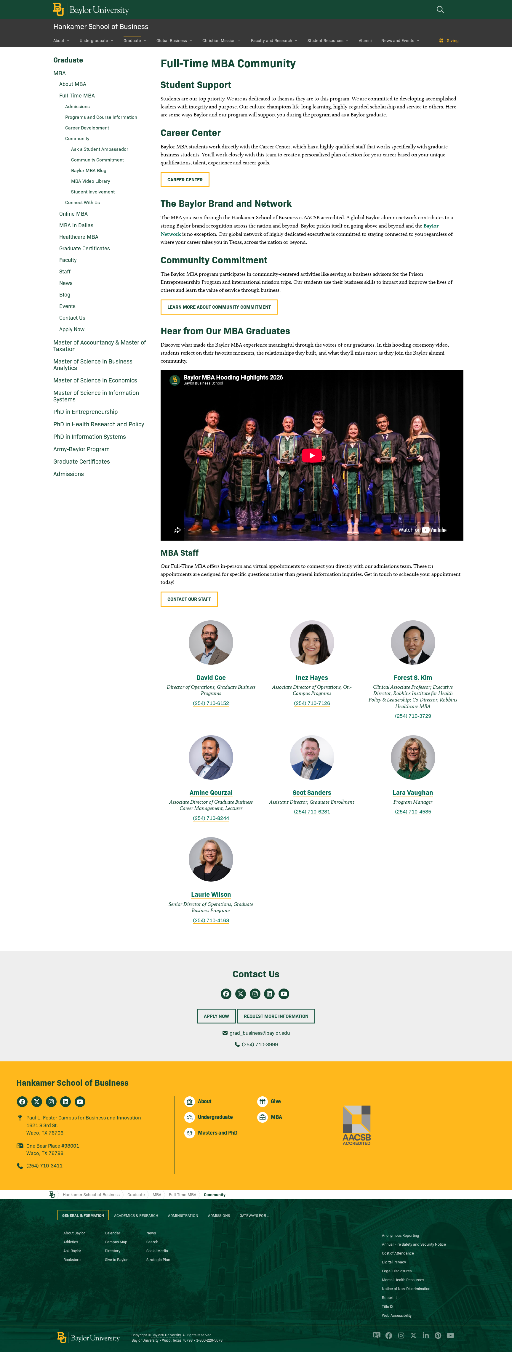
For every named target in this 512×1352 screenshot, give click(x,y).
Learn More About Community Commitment (219, 306)
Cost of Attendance (398, 1252)
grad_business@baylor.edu (260, 1032)
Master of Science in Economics (95, 380)
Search (152, 1241)
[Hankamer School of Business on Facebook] (226, 994)
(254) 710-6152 (211, 702)
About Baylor (74, 1232)
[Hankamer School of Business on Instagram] (255, 994)
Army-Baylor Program (81, 448)
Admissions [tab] (219, 1215)
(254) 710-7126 (312, 702)
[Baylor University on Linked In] (425, 1338)
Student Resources (325, 40)
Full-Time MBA (182, 1194)
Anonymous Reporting (400, 1235)
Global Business (171, 40)
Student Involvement (93, 191)
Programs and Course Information (101, 116)
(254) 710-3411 (44, 1165)
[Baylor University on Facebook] (388, 1338)
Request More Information (276, 1016)
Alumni (365, 40)
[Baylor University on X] (412, 1338)
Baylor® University (166, 1334)
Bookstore (72, 1259)
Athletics (70, 1241)
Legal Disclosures (397, 1270)
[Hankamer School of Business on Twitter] (241, 994)
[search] (441, 9)
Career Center (185, 179)
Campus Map (116, 1241)
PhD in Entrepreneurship (85, 411)
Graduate (132, 40)
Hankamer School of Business (100, 26)
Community (214, 1194)
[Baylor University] (90, 9)
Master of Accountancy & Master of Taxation (99, 345)
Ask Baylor (72, 1250)
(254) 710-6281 (312, 811)
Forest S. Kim (413, 677)
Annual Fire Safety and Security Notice (414, 1244)
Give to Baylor (116, 1259)
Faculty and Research (271, 40)
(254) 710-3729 (413, 715)
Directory (112, 1250)
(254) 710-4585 (413, 811)
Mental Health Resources (403, 1279)
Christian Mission (219, 40)
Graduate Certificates (84, 248)
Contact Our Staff (189, 598)
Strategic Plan (158, 1259)
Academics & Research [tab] (136, 1215)
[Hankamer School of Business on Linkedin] (269, 994)
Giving (453, 40)
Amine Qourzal (211, 792)
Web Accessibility (397, 1315)
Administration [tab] (183, 1215)
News (151, 1232)
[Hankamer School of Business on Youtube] (284, 994)
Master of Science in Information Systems (96, 395)
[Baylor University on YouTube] (449, 1338)
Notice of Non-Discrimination (406, 1288)
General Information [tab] (83, 1215)
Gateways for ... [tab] (255, 1215)
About (58, 40)
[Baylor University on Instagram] (400, 1338)
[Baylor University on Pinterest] (437, 1338)
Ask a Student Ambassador (99, 148)
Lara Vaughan (413, 792)
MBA (59, 72)
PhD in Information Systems (89, 436)
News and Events (397, 40)
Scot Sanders (312, 792)
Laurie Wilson (211, 893)
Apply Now (216, 1016)
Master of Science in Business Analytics (92, 364)
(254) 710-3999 (260, 1044)
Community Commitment (97, 159)
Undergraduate (94, 40)
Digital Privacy (394, 1261)
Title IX (387, 1306)
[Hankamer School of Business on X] (37, 1102)
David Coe (211, 677)
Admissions (68, 473)
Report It (389, 1297)
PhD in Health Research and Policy (98, 423)
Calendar (112, 1232)
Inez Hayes (312, 677)
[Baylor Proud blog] (375, 1338)
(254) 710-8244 (211, 817)
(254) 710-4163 (211, 920)
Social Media (157, 1250)
